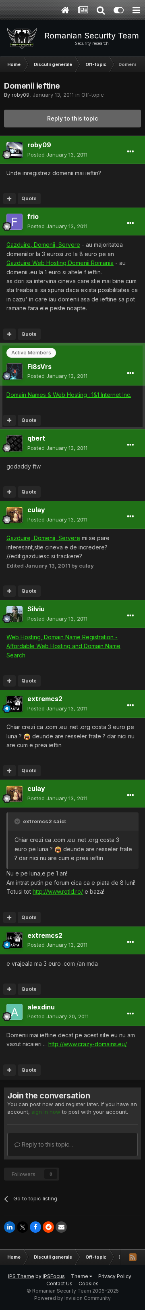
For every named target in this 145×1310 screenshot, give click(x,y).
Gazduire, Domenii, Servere (43, 244)
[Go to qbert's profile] (14, 443)
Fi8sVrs (39, 366)
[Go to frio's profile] (14, 222)
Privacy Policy (114, 1276)
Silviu (36, 609)
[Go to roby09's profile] (14, 150)
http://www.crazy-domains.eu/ (87, 1044)
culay (36, 510)
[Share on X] (22, 1227)
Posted (57, 154)
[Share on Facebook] (35, 1227)
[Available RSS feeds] (132, 1257)
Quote (29, 198)
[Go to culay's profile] (14, 515)
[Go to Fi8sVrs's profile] (14, 371)
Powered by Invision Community (72, 1298)
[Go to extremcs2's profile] (14, 704)
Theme (80, 1276)
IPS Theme (21, 1276)
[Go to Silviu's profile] (14, 614)
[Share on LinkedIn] (9, 1227)
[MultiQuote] (9, 198)
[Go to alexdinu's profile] (14, 1012)
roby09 (20, 94)
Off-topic (92, 94)
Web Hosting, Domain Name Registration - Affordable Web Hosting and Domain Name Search (63, 646)
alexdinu (41, 1007)
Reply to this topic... (46, 1144)
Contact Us (59, 1283)
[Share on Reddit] (48, 1227)
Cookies (89, 1283)
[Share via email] (61, 1227)
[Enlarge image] (27, 736)
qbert (36, 438)
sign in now (45, 1112)
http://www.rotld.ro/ (58, 891)
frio (33, 216)
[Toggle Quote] (18, 821)
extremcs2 (44, 699)
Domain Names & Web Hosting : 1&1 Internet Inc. (68, 394)
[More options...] (130, 152)
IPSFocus (54, 1276)
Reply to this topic (72, 118)
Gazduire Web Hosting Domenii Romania (60, 262)
